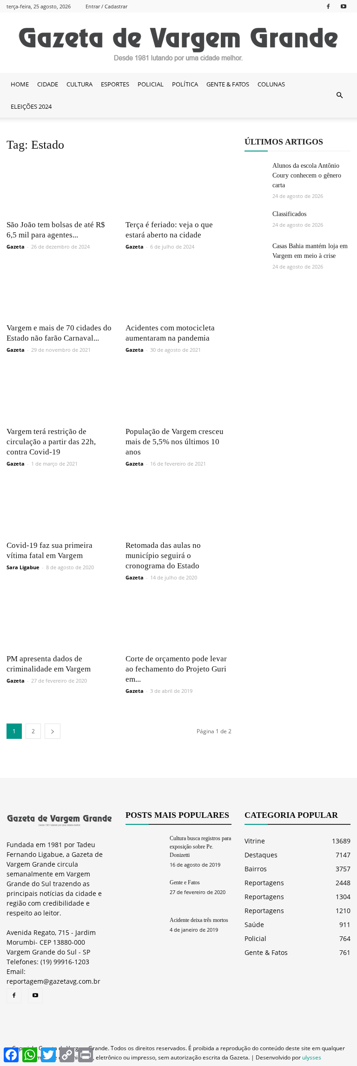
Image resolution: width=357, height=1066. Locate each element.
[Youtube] (343, 6)
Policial (255, 938)
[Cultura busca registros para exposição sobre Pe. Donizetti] (144, 847)
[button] (339, 95)
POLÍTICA (185, 84)
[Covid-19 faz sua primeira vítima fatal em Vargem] (59, 508)
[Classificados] (256, 220)
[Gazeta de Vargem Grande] (178, 43)
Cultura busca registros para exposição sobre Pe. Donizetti (200, 846)
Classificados (289, 214)
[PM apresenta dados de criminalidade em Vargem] (59, 622)
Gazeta (16, 246)
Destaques (261, 854)
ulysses (311, 1057)
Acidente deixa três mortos (199, 920)
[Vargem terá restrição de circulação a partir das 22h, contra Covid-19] (59, 394)
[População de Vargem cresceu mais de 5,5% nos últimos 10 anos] (178, 394)
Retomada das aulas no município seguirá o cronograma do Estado (163, 555)
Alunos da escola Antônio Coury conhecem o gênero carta (306, 175)
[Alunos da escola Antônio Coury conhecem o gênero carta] (256, 172)
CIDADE (47, 84)
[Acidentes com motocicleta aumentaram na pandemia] (178, 291)
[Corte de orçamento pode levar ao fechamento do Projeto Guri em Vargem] (178, 622)
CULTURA (79, 84)
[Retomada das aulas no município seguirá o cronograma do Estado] (178, 508)
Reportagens (264, 882)
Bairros (256, 868)
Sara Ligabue (23, 567)
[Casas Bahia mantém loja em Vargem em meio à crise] (256, 252)
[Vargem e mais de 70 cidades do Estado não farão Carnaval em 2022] (59, 291)
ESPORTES (115, 84)
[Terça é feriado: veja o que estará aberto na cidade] (178, 188)
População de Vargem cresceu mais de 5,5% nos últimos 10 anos (175, 441)
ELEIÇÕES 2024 (31, 106)
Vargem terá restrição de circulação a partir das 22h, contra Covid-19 (51, 441)
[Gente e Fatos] (144, 891)
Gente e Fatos (185, 882)
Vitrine (255, 840)
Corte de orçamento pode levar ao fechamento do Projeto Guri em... (176, 669)
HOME (20, 84)
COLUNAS (271, 84)
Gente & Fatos (266, 952)
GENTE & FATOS (227, 84)
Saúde (254, 924)
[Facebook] (328, 6)
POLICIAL (151, 84)
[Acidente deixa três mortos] (144, 928)
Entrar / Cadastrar (106, 6)
